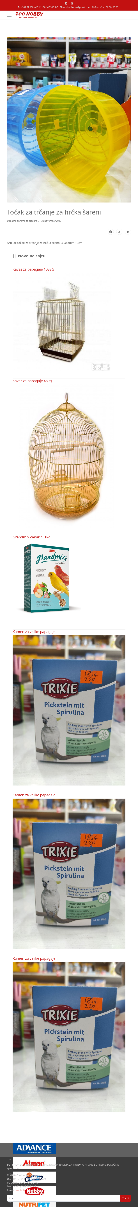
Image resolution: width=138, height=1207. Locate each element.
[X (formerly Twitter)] (119, 232)
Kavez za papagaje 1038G (33, 269)
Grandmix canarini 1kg (31, 537)
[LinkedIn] (128, 232)
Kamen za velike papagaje (34, 631)
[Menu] (9, 15)
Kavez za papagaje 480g (32, 380)
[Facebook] (66, 3)
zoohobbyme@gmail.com (76, 7)
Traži (125, 1198)
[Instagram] (72, 3)
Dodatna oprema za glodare (22, 220)
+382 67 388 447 (29, 7)
